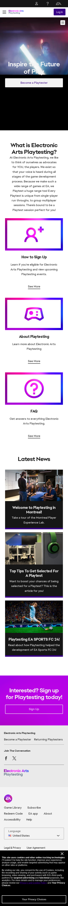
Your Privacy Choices (34, 899)
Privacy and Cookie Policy (33, 883)
